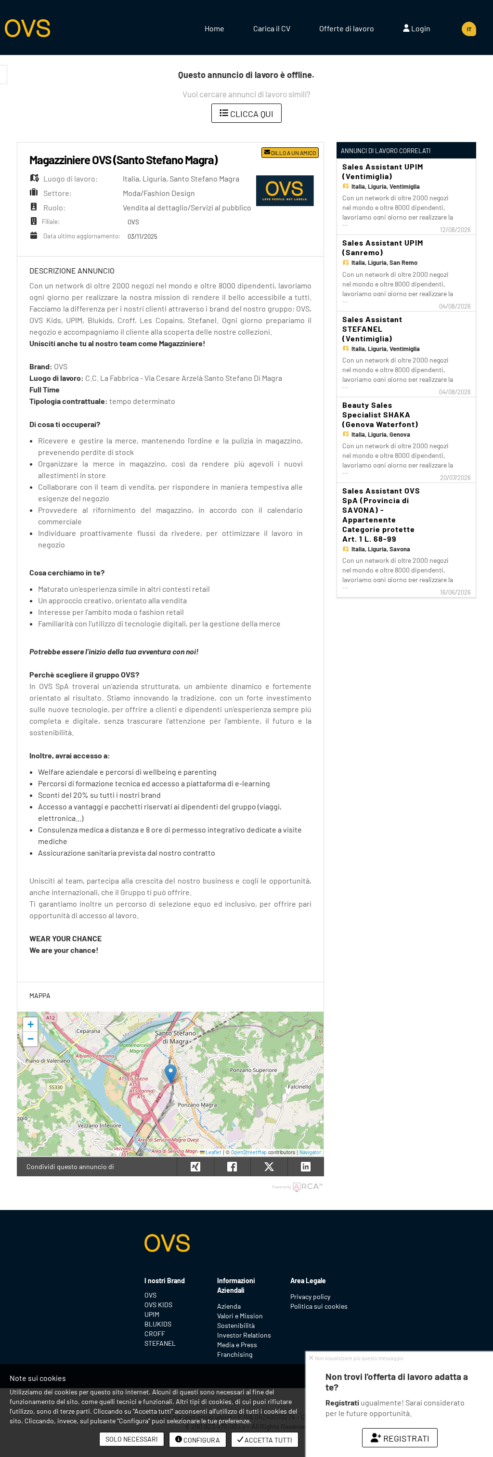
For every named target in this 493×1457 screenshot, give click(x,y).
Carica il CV (271, 28)
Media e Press (237, 1344)
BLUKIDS (157, 1324)
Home (214, 28)
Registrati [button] (405, 1438)
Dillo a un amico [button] (293, 152)
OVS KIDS (158, 1305)
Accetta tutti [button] (267, 1440)
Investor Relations (244, 1335)
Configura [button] (201, 1440)
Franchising (234, 1354)
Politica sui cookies (319, 1306)
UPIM (151, 1314)
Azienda (229, 1306)
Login (420, 28)
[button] (171, 1074)
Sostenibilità (236, 1325)
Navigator (310, 1152)
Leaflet (213, 1152)
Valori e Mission (240, 1316)
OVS (150, 1295)
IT (469, 29)
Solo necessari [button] (131, 1439)
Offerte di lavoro (346, 28)
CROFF (154, 1333)
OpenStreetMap (249, 1152)
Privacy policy (310, 1296)
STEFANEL (160, 1343)
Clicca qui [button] (250, 113)
